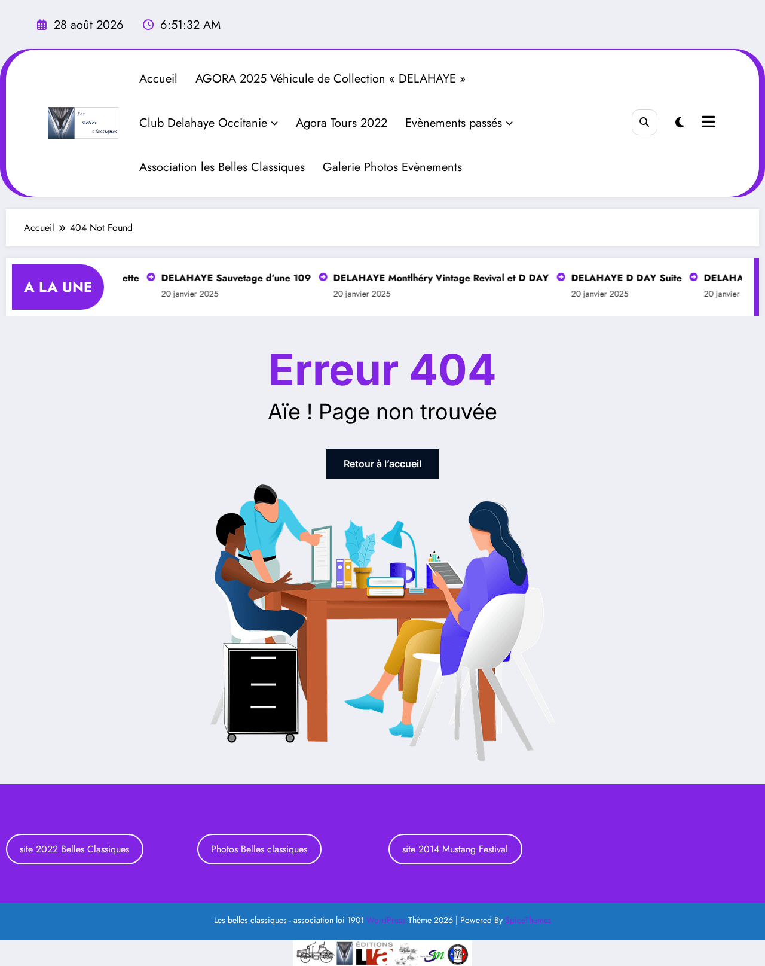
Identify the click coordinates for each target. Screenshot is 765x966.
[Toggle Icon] (707, 123)
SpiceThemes (528, 920)
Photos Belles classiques (259, 849)
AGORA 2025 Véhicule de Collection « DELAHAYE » (330, 78)
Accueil (158, 78)
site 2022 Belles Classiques (74, 849)
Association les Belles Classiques (222, 167)
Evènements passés (453, 123)
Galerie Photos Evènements (392, 167)
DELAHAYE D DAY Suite (622, 278)
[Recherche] (644, 122)
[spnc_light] (679, 123)
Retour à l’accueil (382, 464)
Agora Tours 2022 (341, 123)
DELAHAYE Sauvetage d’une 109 (232, 278)
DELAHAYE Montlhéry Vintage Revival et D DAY (436, 278)
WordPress (386, 920)
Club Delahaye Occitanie (203, 123)
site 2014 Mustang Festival (455, 849)
